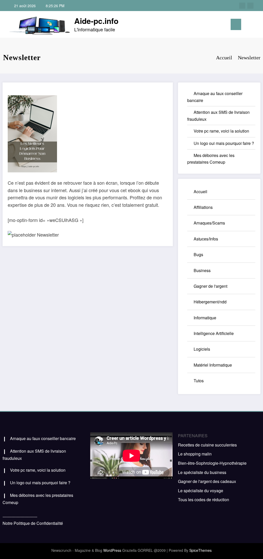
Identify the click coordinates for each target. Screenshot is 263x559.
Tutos (199, 381)
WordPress (112, 550)
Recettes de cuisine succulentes (207, 445)
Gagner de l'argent (210, 286)
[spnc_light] (256, 25)
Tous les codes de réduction (203, 499)
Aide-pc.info (96, 20)
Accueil (200, 191)
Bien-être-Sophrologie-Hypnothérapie (212, 463)
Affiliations (203, 207)
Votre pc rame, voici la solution (221, 131)
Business (202, 270)
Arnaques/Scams (209, 223)
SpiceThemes (200, 550)
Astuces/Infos (206, 239)
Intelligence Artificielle (214, 333)
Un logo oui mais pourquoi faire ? (224, 143)
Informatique (205, 318)
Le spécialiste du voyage (200, 490)
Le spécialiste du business (202, 472)
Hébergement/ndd (210, 302)
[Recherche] (247, 25)
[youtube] (250, 6)
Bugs (198, 254)
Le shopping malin (195, 454)
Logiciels (202, 349)
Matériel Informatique (213, 365)
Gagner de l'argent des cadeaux (207, 481)
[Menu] (236, 24)
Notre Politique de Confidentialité (33, 523)
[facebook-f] (242, 6)
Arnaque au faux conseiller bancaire (43, 438)
